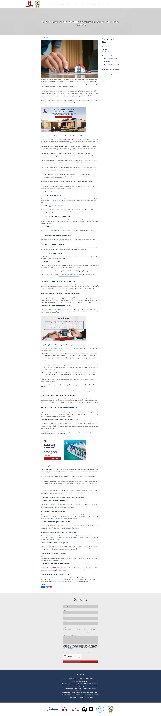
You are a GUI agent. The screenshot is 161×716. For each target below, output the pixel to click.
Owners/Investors (54, 4)
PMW (81, 688)
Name (64, 610)
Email (64, 616)
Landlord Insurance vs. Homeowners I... (110, 70)
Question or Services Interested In (70, 635)
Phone (64, 621)
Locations (67, 4)
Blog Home (106, 51)
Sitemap (85, 688)
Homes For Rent (75, 4)
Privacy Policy (92, 688)
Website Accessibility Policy (87, 697)
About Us (108, 4)
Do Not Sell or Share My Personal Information (80, 690)
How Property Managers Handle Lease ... (111, 75)
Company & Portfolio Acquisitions (97, 4)
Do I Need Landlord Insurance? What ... (110, 65)
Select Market (66, 604)
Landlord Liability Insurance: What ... (110, 61)
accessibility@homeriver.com (75, 697)
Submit (80, 662)
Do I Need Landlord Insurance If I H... (110, 58)
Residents (61, 4)
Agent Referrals (84, 4)
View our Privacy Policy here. (68, 648)
